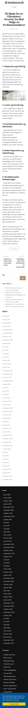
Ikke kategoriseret (10, 676)
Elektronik (7, 667)
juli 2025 (5, 347)
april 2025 (6, 357)
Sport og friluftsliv (10, 689)
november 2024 (8, 374)
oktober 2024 (7, 377)
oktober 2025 (7, 336)
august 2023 (7, 418)
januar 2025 (6, 367)
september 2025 (8, 340)
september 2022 (8, 445)
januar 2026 (6, 326)
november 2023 (8, 411)
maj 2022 (6, 459)
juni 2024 (6, 391)
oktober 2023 (7, 415)
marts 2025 (6, 360)
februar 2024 (7, 401)
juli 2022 (5, 452)
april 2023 (6, 422)
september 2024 (8, 381)
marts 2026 (6, 319)
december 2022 (7, 435)
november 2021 (8, 479)
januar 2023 (6, 432)
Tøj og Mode (8, 692)
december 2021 (7, 476)
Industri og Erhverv (10, 679)
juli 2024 (5, 387)
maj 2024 (6, 394)
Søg (3, 275)
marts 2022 (6, 466)
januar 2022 (6, 473)
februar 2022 (7, 469)
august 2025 (7, 343)
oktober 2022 (7, 442)
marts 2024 (6, 398)
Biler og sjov (8, 658)
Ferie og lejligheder (10, 670)
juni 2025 (6, 350)
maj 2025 (6, 353)
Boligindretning (9, 661)
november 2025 (8, 333)
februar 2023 (7, 428)
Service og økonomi (10, 685)
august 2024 (7, 384)
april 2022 (6, 462)
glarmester (21, 41)
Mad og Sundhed (9, 682)
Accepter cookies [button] (14, 704)
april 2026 (6, 316)
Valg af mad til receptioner (13, 292)
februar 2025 (7, 364)
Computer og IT (9, 664)
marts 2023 (6, 425)
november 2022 (8, 439)
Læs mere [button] (16, 700)
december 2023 (7, 408)
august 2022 (7, 449)
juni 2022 (6, 456)
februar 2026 (7, 323)
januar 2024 (6, 405)
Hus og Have (14, 248)
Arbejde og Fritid (9, 655)
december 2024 (7, 370)
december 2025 (7, 330)
